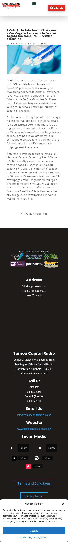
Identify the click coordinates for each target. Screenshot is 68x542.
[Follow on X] (14, 458)
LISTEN (58, 7)
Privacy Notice (40, 537)
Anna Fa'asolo (17, 43)
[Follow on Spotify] (36, 458)
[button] (63, 503)
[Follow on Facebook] (11, 448)
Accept (34, 530)
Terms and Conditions (34, 483)
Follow (23, 447)
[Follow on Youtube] (40, 448)
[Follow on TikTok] (28, 466)
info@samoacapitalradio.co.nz (34, 415)
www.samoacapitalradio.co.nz (34, 429)
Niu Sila (44, 43)
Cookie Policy (26, 537)
